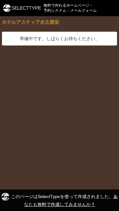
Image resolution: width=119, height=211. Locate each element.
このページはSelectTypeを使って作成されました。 (64, 200)
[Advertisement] (59, 108)
